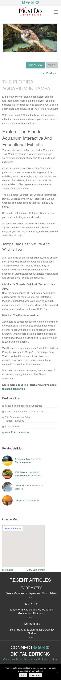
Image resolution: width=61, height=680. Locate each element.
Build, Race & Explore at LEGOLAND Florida (32, 631)
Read (31, 597)
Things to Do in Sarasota (27, 500)
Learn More (35, 675)
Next (53, 38)
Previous (7, 38)
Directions (7, 569)
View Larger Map (36, 569)
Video (52, 65)
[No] (57, 672)
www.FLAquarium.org (17, 432)
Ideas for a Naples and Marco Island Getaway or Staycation (31, 611)
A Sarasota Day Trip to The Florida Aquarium (28, 461)
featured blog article (13, 388)
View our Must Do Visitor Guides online (30, 659)
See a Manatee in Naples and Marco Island (31, 593)
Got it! (23, 675)
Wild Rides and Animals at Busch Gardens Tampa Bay (28, 474)
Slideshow (35, 65)
